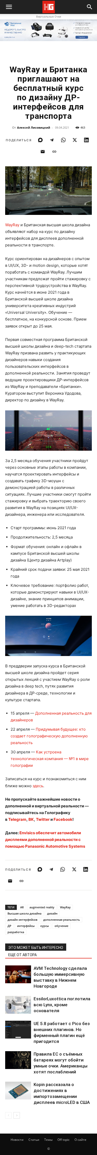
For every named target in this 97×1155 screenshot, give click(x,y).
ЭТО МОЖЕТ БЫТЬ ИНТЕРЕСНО (35, 948)
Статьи (33, 1139)
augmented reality (41, 907)
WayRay (12, 224)
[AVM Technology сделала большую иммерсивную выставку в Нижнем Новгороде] (18, 974)
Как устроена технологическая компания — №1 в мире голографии (50, 759)
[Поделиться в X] (75, 140)
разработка (16, 932)
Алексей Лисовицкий (33, 127)
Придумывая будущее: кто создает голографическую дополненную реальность (49, 736)
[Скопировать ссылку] (54, 152)
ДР (9, 926)
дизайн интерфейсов (23, 920)
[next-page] (16, 1115)
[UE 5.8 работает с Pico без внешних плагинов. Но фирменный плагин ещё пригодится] (18, 1030)
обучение (61, 926)
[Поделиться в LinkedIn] (86, 140)
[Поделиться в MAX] (40, 140)
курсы (44, 926)
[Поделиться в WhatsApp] (63, 140)
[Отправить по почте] (43, 152)
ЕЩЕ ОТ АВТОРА (22, 955)
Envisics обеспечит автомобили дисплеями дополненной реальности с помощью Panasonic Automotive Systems (45, 839)
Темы (48, 1139)
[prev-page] (8, 1115)
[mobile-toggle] (9, 7)
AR (22, 907)
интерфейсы (26, 926)
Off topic (63, 1139)
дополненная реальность (61, 920)
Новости (17, 1139)
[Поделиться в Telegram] (52, 140)
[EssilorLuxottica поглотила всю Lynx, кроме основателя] (18, 1005)
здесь (38, 785)
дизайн (52, 913)
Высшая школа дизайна (24, 913)
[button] (90, 7)
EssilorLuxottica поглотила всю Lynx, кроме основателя (62, 1004)
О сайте (80, 1139)
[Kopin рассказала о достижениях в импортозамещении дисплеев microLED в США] (18, 1090)
